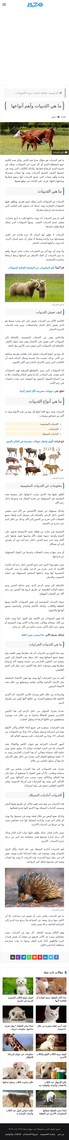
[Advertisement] (34, 47)
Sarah (63, 117)
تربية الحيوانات (23, 93)
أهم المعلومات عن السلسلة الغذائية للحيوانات (31, 267)
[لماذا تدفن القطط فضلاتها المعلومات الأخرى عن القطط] (51, 1098)
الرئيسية (54, 93)
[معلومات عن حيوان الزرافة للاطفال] (18, 1042)
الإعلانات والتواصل (13, 1134)
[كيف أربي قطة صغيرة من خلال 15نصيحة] (51, 1014)
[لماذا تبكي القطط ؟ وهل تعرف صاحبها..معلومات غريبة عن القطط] (18, 1014)
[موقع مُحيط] (34, 5)
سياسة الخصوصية (47, 1134)
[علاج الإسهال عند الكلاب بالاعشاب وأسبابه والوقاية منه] (51, 1070)
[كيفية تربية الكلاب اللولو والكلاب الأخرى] (51, 1042)
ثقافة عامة (40, 93)
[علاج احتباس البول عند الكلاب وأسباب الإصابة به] (18, 1098)
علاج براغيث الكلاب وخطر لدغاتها (18, 1082)
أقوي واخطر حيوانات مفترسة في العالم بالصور (29, 441)
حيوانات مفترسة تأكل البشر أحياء (36, 391)
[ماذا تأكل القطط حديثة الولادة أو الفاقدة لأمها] (51, 986)
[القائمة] (4, 4)
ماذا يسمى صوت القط (33, 635)
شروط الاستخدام (30, 1134)
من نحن (60, 1134)
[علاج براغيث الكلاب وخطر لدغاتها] (18, 1070)
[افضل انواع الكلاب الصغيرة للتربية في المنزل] (18, 986)
